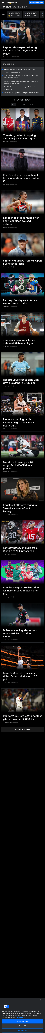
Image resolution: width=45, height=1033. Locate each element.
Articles (21, 104)
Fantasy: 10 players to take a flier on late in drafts (20, 302)
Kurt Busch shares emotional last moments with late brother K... (21, 178)
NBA (19, 7)
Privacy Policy (21, 1017)
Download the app (36, 2)
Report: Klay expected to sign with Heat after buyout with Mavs (20, 50)
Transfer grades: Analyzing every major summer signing (20, 137)
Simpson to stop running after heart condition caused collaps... (21, 221)
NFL (14, 7)
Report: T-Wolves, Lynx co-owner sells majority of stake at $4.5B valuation (21, 82)
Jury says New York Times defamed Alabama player (19, 342)
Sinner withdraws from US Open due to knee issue (22, 262)
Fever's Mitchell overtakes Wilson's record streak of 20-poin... (21, 676)
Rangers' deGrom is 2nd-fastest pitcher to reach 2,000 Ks (22, 717)
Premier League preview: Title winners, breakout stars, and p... (21, 590)
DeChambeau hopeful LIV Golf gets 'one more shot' (21, 93)
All (13, 104)
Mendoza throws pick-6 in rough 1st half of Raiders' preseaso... (18, 465)
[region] (22, 1015)
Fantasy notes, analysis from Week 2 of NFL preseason (20, 549)
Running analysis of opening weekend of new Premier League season (19, 71)
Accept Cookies (22, 1021)
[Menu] (3, 2)
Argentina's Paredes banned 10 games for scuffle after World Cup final (21, 76)
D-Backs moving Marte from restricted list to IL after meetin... (20, 633)
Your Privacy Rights (22, 1030)
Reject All (22, 1026)
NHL (23, 7)
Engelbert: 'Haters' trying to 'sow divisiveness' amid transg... (20, 508)
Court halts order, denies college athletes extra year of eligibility (22, 88)
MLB (28, 7)
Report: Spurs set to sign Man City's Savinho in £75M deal (21, 381)
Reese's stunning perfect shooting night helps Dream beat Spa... (19, 422)
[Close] (40, 1000)
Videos (30, 104)
